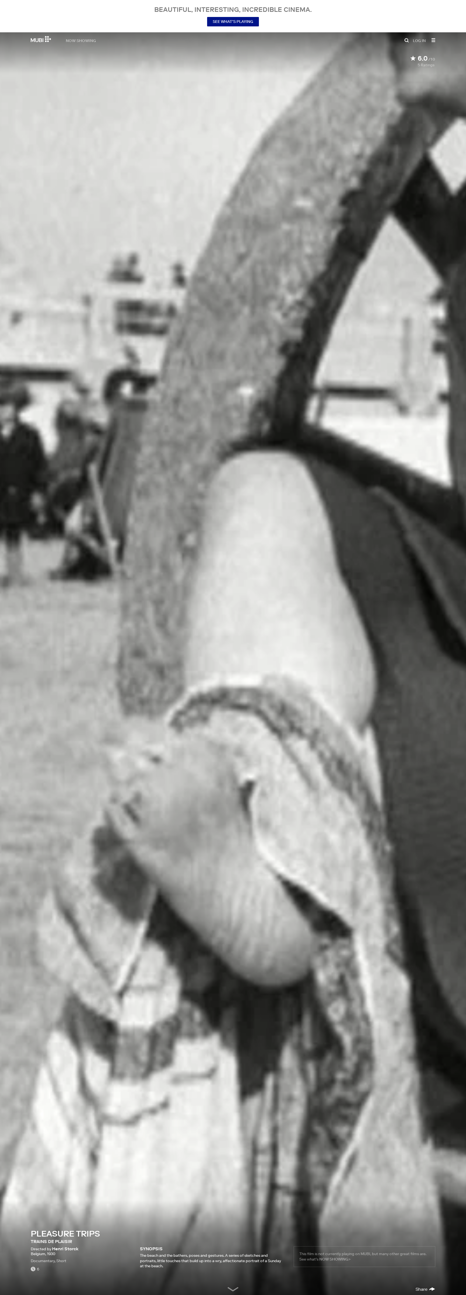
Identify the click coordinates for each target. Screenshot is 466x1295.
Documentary (43, 1260)
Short (61, 1260)
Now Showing (81, 40)
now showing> (335, 1259)
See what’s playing (233, 21)
